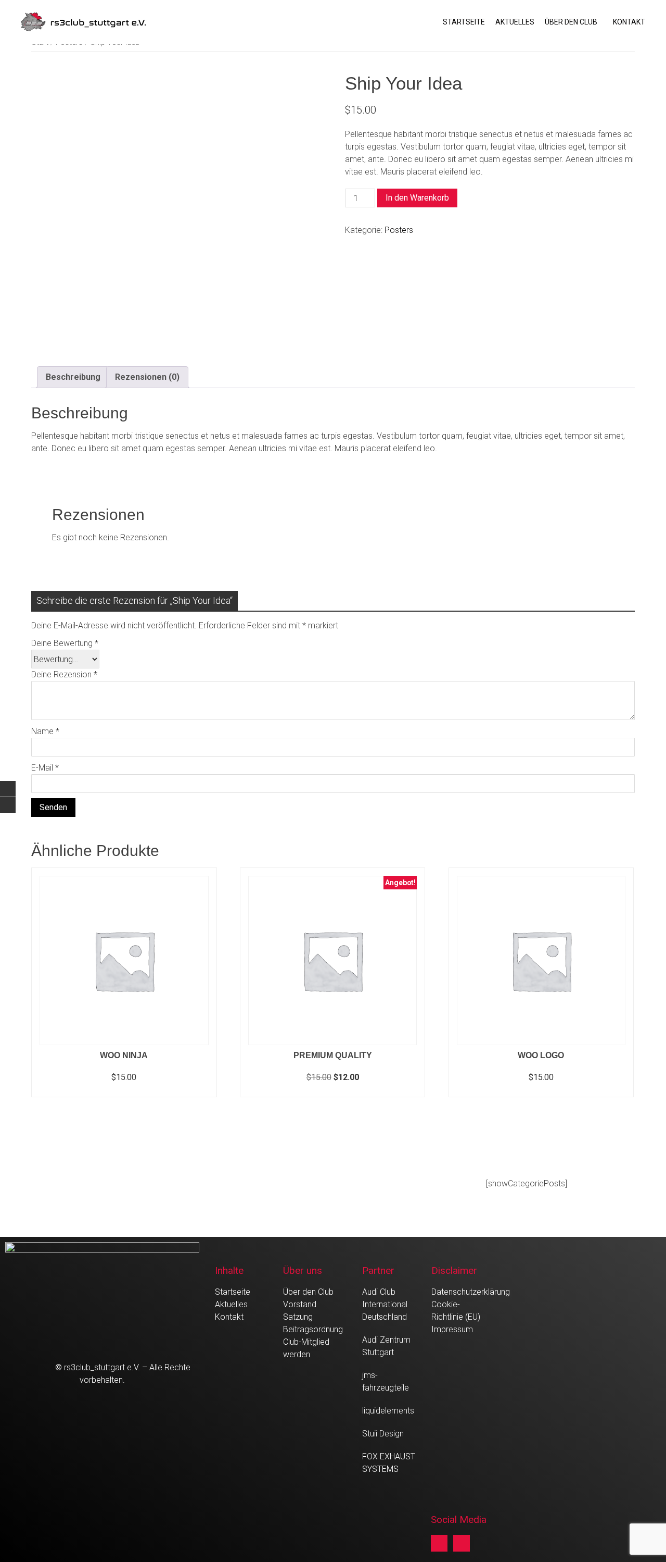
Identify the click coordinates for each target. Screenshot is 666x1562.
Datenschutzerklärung (470, 1292)
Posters (399, 230)
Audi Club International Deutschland (384, 1304)
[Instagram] (461, 1543)
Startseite (464, 22)
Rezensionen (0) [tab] (147, 377)
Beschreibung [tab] (73, 377)
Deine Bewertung (64, 643)
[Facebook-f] (439, 1543)
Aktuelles (514, 22)
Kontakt (629, 22)
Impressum (452, 1329)
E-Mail (45, 768)
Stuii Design (383, 1434)
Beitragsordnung (313, 1329)
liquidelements (388, 1411)
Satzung (298, 1317)
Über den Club (571, 22)
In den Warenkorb (417, 198)
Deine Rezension (64, 674)
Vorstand (299, 1304)
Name (45, 731)
